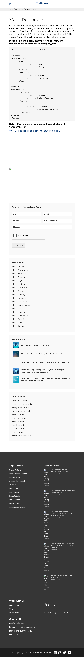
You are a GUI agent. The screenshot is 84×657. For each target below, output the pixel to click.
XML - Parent (18, 319)
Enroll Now (18, 245)
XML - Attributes (19, 284)
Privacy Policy (14, 612)
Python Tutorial (19, 401)
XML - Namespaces (21, 305)
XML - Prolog (18, 291)
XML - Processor (19, 301)
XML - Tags (17, 280)
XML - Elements (19, 273)
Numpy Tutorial (19, 418)
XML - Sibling (18, 326)
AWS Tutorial (18, 415)
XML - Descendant (20, 315)
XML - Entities (18, 277)
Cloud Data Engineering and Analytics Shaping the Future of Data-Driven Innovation (63, 545)
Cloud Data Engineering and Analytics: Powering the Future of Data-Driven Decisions (61, 513)
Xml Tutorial (18, 422)
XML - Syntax (18, 266)
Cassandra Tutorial (21, 411)
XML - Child (17, 322)
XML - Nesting (18, 294)
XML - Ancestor (19, 312)
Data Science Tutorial (22, 404)
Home (11, 9)
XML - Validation (19, 298)
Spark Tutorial (18, 425)
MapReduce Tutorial (22, 436)
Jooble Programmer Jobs (57, 612)
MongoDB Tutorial (21, 408)
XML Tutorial (19, 9)
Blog (11, 609)
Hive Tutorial (18, 432)
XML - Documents (20, 270)
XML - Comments (20, 287)
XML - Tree (17, 308)
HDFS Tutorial (18, 429)
